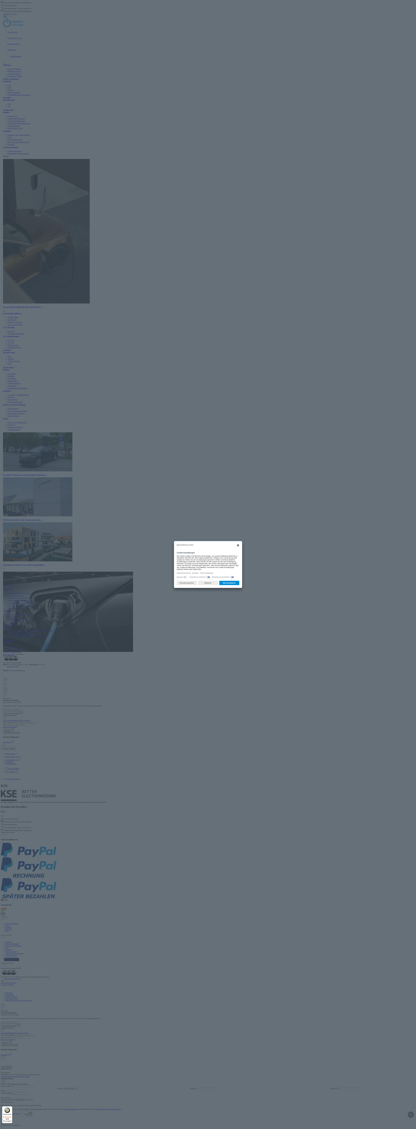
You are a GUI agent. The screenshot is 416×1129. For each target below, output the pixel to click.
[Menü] (11, 1107)
